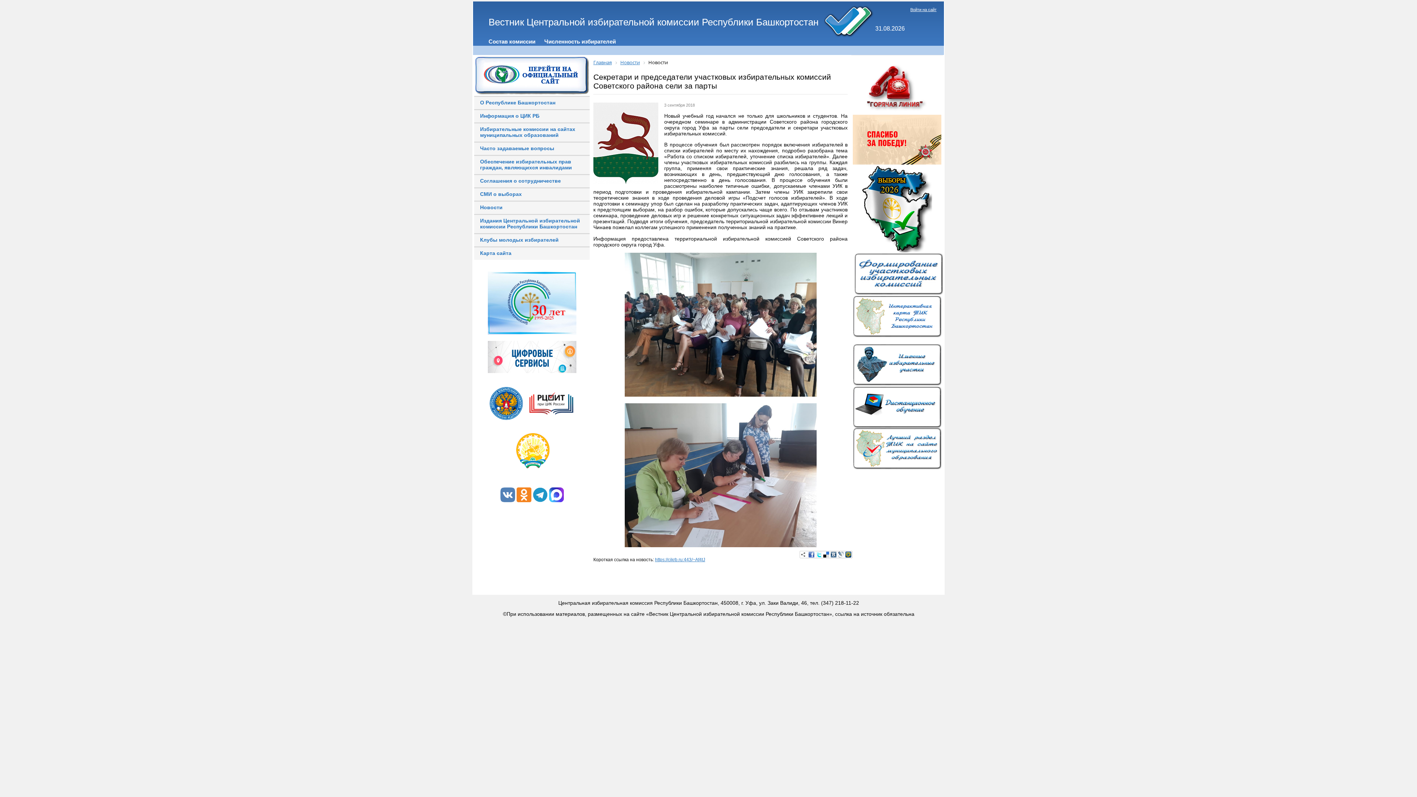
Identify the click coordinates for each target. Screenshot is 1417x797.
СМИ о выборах (501, 194)
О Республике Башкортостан (517, 103)
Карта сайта (495, 253)
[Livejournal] (841, 555)
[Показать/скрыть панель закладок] (803, 554)
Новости (491, 207)
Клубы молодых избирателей (519, 240)
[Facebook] (811, 555)
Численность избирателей (580, 41)
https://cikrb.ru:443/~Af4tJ (680, 559)
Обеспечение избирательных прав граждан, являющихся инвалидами (526, 164)
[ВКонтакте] (834, 555)
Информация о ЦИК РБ (509, 116)
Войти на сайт (923, 9)
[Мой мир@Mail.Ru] (848, 555)
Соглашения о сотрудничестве (520, 181)
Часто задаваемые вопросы (517, 148)
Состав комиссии (512, 41)
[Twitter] (819, 555)
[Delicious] (826, 555)
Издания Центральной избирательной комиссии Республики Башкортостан (530, 224)
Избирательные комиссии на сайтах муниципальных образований (527, 132)
